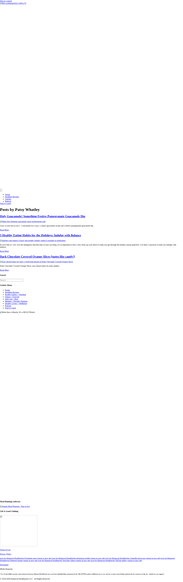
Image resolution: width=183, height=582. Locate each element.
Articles (8, 199)
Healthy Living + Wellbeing (16, 303)
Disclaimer (4, 565)
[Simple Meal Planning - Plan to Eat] (15, 506)
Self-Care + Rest (11, 299)
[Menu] (1, 190)
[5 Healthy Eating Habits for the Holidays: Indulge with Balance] (32, 240)
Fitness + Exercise (12, 297)
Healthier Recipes (12, 197)
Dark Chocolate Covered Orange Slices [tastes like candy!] (37, 256)
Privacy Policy (5, 554)
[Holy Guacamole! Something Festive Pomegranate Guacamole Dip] (23, 221)
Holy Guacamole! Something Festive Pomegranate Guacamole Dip (42, 216)
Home (7, 290)
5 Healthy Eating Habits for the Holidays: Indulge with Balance (40, 235)
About (7, 194)
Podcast (8, 201)
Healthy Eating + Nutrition (15, 294)
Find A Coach (10, 308)
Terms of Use (5, 550)
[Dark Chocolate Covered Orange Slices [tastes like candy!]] (36, 262)
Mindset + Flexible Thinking (16, 301)
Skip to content (6, 1)
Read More (4, 230)
